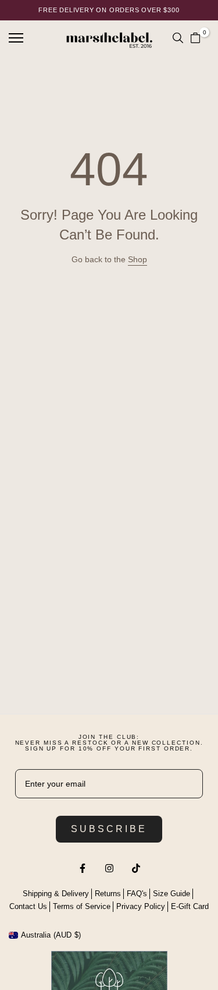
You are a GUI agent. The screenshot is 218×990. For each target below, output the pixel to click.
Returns (108, 893)
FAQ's (137, 893)
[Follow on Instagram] (109, 868)
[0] (195, 38)
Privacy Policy (140, 906)
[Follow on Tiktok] (136, 868)
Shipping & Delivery (56, 893)
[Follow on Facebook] (82, 868)
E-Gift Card (190, 906)
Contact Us (28, 906)
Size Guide (171, 893)
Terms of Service (81, 906)
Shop (137, 259)
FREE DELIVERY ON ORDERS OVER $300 (108, 9)
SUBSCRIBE (109, 829)
